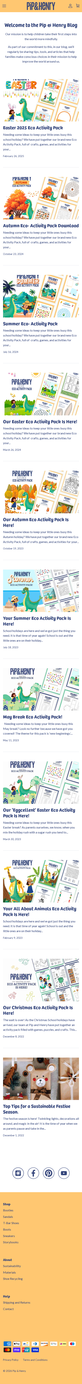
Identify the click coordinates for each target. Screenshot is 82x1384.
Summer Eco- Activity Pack (30, 323)
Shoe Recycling (13, 1278)
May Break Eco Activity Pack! (32, 716)
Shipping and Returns (16, 1302)
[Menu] (4, 6)
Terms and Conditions (35, 1359)
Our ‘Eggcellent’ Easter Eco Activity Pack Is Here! (39, 812)
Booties (8, 1210)
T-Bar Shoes (11, 1223)
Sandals (8, 1216)
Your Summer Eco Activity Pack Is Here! (37, 620)
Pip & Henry (19, 1370)
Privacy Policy (10, 1359)
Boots (7, 1229)
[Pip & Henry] (41, 6)
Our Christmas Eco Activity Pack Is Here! (38, 1010)
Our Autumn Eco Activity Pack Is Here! (36, 522)
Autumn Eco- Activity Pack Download (41, 225)
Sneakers (9, 1236)
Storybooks (10, 1242)
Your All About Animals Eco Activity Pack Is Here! (39, 911)
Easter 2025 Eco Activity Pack (33, 127)
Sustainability (12, 1266)
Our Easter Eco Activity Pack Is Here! (40, 421)
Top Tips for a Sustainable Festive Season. (36, 1108)
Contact (8, 1309)
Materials (9, 1272)
